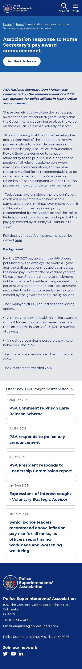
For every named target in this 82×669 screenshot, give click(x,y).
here (18, 240)
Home (7, 24)
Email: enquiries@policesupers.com (30, 626)
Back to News (25, 61)
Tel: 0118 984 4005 (17, 620)
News (20, 24)
